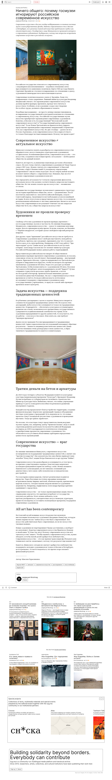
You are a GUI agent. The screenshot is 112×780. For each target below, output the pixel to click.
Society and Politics (21, 7)
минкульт (30, 564)
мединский (20, 567)
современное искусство (43, 564)
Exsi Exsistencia (46, 658)
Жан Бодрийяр (78, 654)
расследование (57, 564)
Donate (36, 2)
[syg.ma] (2, 2)
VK (87, 772)
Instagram (90, 772)
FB (85, 772)
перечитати (44, 654)
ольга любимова (69, 564)
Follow (25, 580)
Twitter (99, 772)
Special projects (14, 699)
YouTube (95, 772)
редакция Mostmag (21, 21)
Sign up (13, 769)
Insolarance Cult (14, 654)
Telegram (82, 772)
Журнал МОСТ (21, 564)
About (19, 769)
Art (10, 602)
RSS (102, 772)
